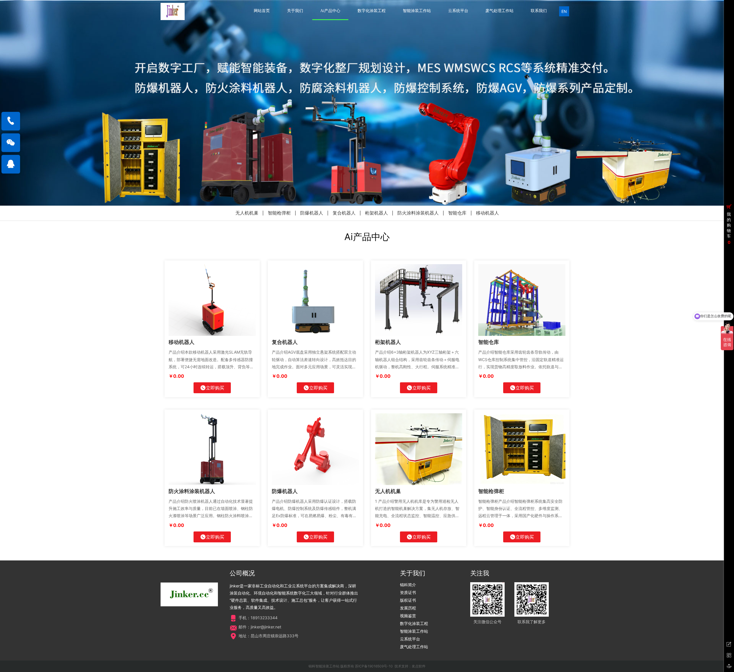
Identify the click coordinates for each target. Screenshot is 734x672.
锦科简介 (408, 584)
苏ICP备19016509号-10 (374, 666)
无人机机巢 (246, 213)
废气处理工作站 (499, 11)
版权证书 (408, 600)
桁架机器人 (376, 213)
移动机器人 (487, 213)
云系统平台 (458, 11)
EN (564, 11)
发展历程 (408, 607)
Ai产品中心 (330, 11)
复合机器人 (344, 213)
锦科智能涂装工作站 (324, 666)
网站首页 (262, 11)
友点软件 (418, 666)
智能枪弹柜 (279, 213)
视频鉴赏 (408, 615)
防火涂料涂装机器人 (418, 213)
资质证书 (408, 592)
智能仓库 (457, 213)
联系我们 (539, 11)
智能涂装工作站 (417, 11)
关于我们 (295, 11)
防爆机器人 (311, 213)
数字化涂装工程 (372, 11)
